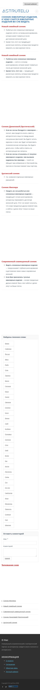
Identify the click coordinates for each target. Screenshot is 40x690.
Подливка (8, 434)
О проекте (9, 661)
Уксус (7, 413)
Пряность (8, 509)
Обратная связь (12, 668)
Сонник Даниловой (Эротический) (15, 617)
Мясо (7, 359)
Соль (6, 370)
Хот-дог (7, 488)
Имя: (5, 539)
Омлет (7, 397)
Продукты (8, 472)
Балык (7, 343)
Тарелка (7, 376)
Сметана (8, 440)
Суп (6, 482)
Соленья (8, 514)
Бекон (7, 381)
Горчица (8, 386)
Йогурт (7, 354)
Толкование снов (10, 565)
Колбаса (7, 429)
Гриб (6, 424)
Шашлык (8, 525)
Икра (6, 498)
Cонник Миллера (9, 601)
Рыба (7, 365)
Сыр (6, 520)
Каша (7, 392)
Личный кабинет (30, 4)
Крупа (7, 466)
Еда (6, 461)
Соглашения (10, 664)
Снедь (7, 477)
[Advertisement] (20, 103)
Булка (7, 456)
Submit (7, 558)
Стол (6, 445)
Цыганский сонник (10, 622)
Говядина (8, 349)
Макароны (8, 504)
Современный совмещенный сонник (17, 612)
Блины (7, 418)
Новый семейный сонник (12, 606)
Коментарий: (8, 546)
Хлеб (6, 450)
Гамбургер (8, 493)
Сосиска (7, 408)
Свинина (8, 402)
